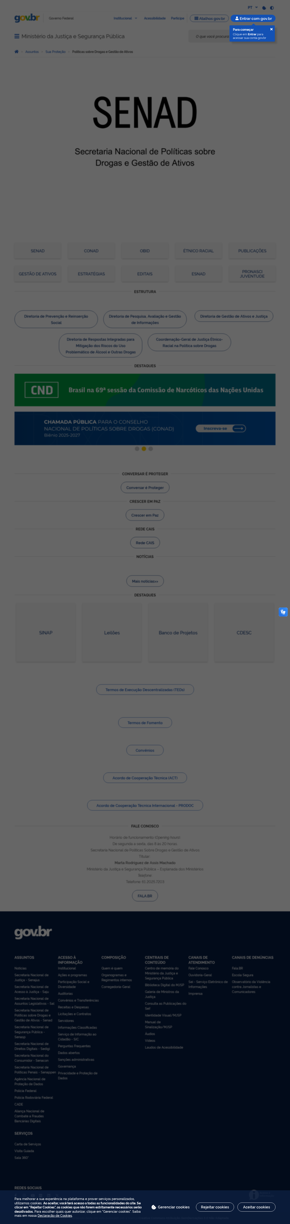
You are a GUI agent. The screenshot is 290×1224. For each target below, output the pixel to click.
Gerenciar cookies (174, 1206)
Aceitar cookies (256, 1206)
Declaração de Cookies (55, 1215)
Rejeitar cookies (215, 1206)
